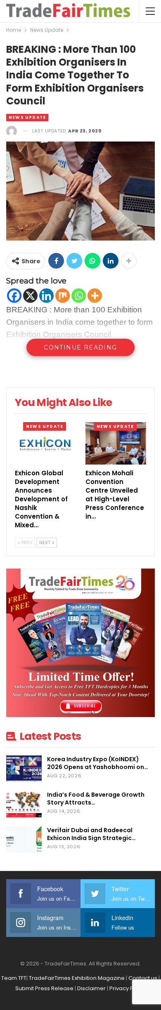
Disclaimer (91, 988)
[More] (95, 295)
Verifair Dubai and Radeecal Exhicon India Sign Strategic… (91, 834)
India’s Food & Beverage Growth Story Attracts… (95, 799)
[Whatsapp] (78, 295)
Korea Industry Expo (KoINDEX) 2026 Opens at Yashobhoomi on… (97, 763)
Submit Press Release (44, 988)
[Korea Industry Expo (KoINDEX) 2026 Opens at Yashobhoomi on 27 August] (24, 768)
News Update (27, 117)
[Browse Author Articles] (11, 131)
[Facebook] (14, 295)
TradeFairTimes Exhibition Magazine (77, 978)
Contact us (142, 978)
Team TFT (13, 978)
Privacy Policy (127, 988)
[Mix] (62, 295)
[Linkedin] (46, 295)
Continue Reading (80, 347)
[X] (30, 295)
